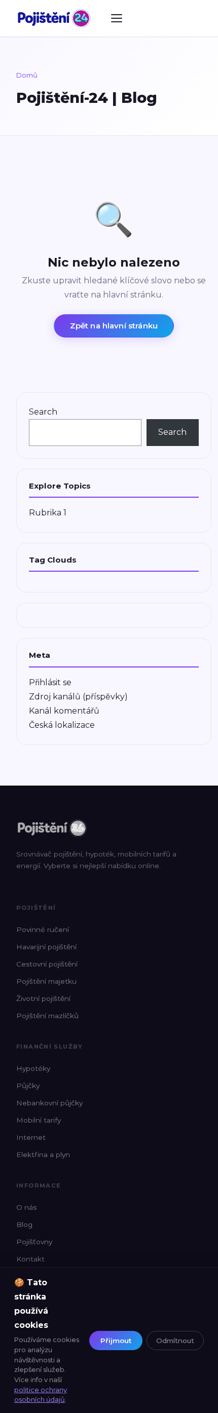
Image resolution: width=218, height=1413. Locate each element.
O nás (26, 1207)
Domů (27, 75)
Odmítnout (175, 1340)
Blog (24, 1224)
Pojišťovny (34, 1242)
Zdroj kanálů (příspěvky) (78, 696)
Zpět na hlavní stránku (114, 325)
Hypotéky (33, 1068)
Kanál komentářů (64, 711)
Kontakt (30, 1259)
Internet (31, 1137)
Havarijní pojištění (46, 947)
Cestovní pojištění (47, 964)
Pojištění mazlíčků (47, 1016)
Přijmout (115, 1340)
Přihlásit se (50, 682)
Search (43, 412)
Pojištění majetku (46, 981)
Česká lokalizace (62, 725)
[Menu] (116, 18)
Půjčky (28, 1086)
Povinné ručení (42, 929)
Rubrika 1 (47, 512)
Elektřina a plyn (43, 1154)
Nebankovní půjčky (49, 1103)
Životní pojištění (43, 998)
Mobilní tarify (38, 1120)
